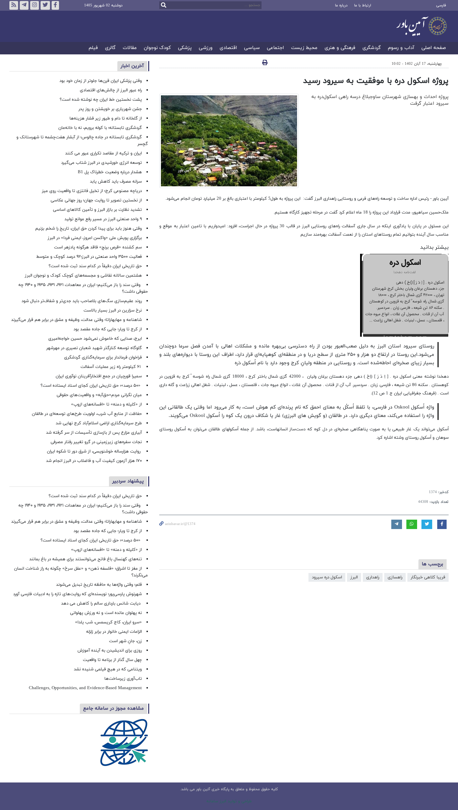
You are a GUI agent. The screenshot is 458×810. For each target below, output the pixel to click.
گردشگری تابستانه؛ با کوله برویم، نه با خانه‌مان (100, 128)
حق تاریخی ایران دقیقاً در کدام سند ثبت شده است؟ (95, 266)
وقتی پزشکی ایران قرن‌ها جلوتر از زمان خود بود (100, 81)
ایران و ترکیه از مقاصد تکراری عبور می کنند (103, 153)
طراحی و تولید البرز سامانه (229, 801)
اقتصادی (228, 48)
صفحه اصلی (433, 48)
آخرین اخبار (132, 65)
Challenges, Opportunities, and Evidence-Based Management (85, 688)
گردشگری (371, 48)
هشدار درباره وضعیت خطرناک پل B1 (110, 172)
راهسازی (395, 577)
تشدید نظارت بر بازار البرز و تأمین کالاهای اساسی (97, 210)
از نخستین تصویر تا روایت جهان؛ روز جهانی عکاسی (96, 200)
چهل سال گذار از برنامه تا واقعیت (112, 660)
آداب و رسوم (401, 48)
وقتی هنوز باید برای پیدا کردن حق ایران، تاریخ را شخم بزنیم (88, 229)
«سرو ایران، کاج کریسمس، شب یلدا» (108, 622)
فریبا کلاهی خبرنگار (428, 577)
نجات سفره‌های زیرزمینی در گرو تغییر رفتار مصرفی (96, 442)
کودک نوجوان (157, 48)
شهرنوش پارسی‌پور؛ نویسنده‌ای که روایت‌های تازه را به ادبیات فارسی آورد (77, 594)
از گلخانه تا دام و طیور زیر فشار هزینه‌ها (105, 118)
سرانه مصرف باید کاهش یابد (116, 182)
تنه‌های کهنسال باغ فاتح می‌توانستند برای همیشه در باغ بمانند (85, 559)
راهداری (372, 577)
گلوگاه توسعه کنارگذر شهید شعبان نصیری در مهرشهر (94, 348)
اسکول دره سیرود (327, 577)
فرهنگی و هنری (340, 48)
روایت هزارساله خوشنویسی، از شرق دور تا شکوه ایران (94, 451)
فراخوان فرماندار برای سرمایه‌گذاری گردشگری (103, 357)
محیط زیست (304, 48)
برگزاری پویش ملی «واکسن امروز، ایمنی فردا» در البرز (95, 238)
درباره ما (341, 5)
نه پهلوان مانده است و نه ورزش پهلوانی (105, 613)
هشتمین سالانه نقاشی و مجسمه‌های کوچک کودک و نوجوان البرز (83, 276)
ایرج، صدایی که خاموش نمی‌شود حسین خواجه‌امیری (95, 339)
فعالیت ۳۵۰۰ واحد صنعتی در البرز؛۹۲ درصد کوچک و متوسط (89, 257)
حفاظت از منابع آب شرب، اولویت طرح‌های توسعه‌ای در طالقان (87, 414)
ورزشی (206, 48)
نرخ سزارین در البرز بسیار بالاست (112, 310)
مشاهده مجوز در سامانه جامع (113, 708)
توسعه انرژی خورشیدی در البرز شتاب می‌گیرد (101, 163)
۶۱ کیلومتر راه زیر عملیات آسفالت (111, 367)
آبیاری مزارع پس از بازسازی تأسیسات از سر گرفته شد (94, 433)
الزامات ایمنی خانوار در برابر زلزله (114, 632)
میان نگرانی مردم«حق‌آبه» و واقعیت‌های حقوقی (99, 395)
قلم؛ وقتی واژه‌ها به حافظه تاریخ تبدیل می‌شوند (99, 585)
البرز (354, 577)
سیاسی (252, 48)
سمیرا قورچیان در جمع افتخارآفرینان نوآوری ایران (98, 376)
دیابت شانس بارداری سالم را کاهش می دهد (101, 604)
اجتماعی (275, 48)
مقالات (130, 48)
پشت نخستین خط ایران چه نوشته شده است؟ (101, 100)
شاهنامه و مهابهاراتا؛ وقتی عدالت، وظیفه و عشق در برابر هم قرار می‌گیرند (76, 320)
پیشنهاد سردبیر (128, 481)
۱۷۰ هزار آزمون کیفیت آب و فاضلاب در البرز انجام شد (94, 461)
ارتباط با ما (362, 5)
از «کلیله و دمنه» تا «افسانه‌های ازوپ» (106, 404)
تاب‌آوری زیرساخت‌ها (123, 679)
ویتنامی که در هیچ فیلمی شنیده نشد (108, 669)
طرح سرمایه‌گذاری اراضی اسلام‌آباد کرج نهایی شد (99, 423)
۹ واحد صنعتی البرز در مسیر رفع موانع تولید (103, 219)
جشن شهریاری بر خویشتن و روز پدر (110, 109)
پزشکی (185, 48)
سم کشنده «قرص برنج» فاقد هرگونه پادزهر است (98, 247)
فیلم (93, 48)
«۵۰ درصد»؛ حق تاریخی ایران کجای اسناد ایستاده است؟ (91, 386)
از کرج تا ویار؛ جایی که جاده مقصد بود (107, 329)
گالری (110, 48)
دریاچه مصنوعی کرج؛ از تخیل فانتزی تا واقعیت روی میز (92, 191)
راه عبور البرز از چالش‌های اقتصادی (110, 90)
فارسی (441, 5)
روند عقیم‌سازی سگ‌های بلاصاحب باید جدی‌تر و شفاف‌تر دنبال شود (81, 301)
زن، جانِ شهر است (125, 641)
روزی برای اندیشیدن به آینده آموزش (109, 651)
